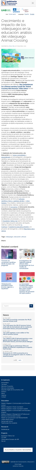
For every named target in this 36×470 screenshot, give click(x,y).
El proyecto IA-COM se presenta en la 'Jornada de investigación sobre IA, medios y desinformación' (17, 354)
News (3, 393)
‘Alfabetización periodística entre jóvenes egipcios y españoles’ (7, 286)
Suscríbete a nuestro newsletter (18, 450)
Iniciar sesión (12, 14)
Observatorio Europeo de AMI (10, 439)
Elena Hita (11, 46)
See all (3, 441)
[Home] (9, 3)
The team (4, 384)
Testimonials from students (9, 423)
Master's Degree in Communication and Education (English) (15, 411)
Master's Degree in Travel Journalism (12, 407)
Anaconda (20, 466)
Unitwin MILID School (7, 419)
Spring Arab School (7, 421)
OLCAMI (3, 437)
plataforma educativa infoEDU (19, 227)
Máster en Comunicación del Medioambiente (14, 417)
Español (27, 14)
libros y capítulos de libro (16, 201)
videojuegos (9, 237)
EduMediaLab (5, 429)
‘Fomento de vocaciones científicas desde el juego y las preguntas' (8, 263)
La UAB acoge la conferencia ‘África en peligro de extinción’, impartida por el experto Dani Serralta (17, 347)
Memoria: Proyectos (7, 386)
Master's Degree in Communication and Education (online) (15, 404)
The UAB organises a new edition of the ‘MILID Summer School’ (16, 333)
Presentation (5, 382)
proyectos (14, 207)
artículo (23, 237)
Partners (3, 391)
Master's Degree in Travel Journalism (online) (14, 408)
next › (20, 360)
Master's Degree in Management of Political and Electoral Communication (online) (15, 415)
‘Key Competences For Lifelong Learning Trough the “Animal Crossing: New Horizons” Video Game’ (17, 86)
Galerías (3, 395)
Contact (3, 397)
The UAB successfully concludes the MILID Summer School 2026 (17, 320)
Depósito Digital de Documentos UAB (12, 389)
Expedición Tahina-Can (10, 221)
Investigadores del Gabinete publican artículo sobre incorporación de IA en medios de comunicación (26, 264)
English (32, 14)
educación (17, 237)
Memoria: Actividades (7, 388)
